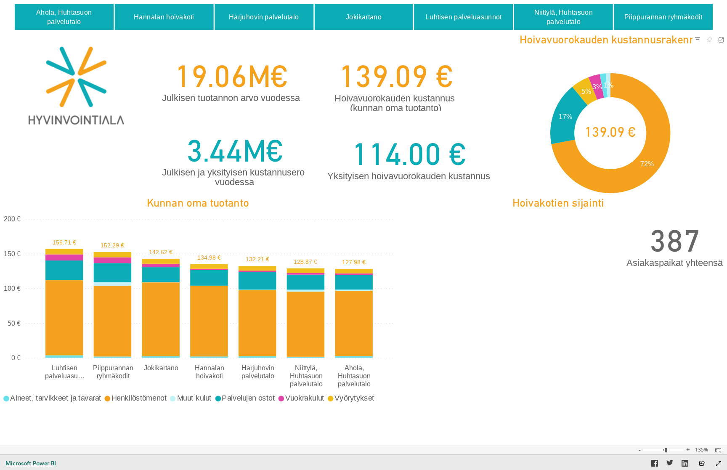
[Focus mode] (721, 40)
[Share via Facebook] (654, 464)
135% (701, 449)
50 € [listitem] (14, 323)
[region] (363, 204)
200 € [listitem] (12, 219)
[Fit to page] (716, 450)
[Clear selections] (709, 40)
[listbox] (363, 17)
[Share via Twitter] (669, 464)
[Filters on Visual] (697, 40)
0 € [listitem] (16, 357)
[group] (363, 17)
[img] (76, 86)
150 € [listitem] (12, 254)
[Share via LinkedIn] (685, 464)
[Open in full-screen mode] (718, 464)
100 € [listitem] (12, 288)
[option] (64, 17)
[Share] (701, 463)
